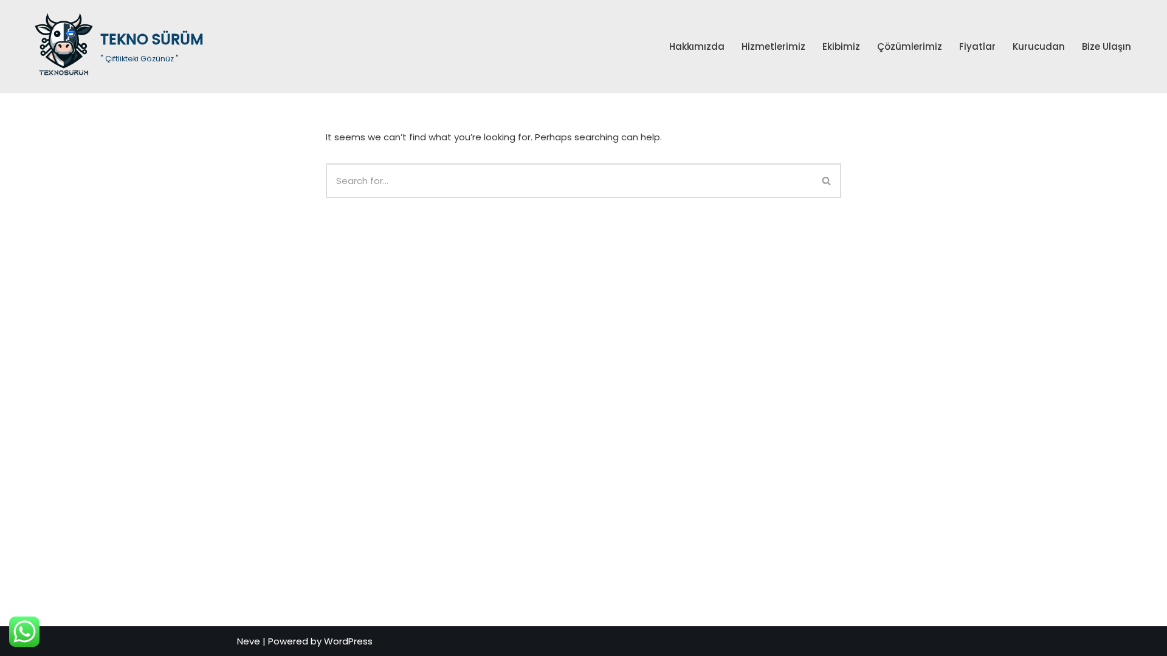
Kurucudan (1039, 46)
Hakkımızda (697, 46)
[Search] (827, 180)
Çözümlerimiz (909, 46)
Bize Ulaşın (1106, 46)
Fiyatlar (977, 46)
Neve (248, 641)
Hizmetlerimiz (773, 46)
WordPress (348, 641)
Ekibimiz (841, 46)
